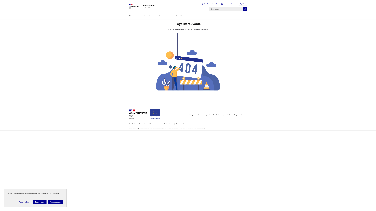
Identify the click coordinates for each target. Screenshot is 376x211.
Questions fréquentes (211, 4)
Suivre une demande (230, 4)
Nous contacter (180, 124)
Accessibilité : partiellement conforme (149, 124)
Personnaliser (24, 202)
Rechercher (245, 9)
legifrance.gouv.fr (222, 115)
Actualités (179, 16)
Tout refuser (39, 202)
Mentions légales (168, 124)
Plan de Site (132, 124)
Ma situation (148, 16)
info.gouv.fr (193, 115)
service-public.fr (206, 115)
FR (243, 4)
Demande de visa (165, 16)
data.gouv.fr (237, 115)
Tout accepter (55, 202)
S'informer (132, 16)
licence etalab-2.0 (199, 128)
